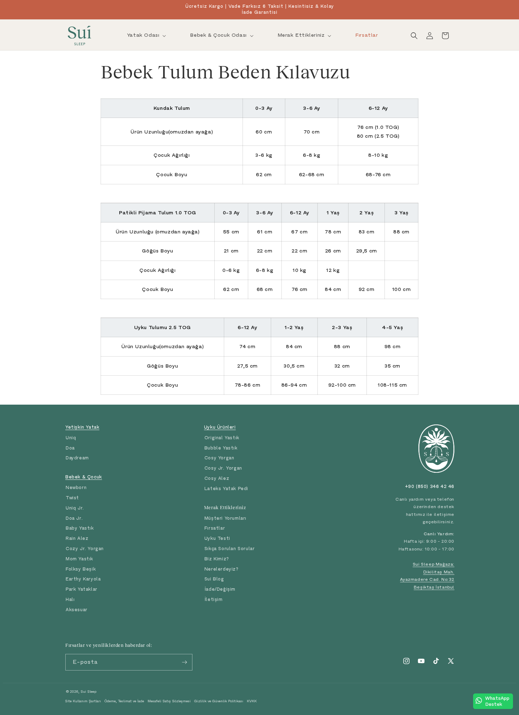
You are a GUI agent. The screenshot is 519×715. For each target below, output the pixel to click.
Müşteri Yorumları (225, 518)
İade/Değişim (219, 589)
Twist (72, 498)
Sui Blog (214, 579)
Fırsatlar (214, 528)
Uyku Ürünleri (220, 427)
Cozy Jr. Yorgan (85, 549)
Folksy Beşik (81, 569)
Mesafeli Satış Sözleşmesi (169, 701)
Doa (70, 448)
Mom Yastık (79, 559)
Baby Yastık (80, 528)
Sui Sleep (88, 691)
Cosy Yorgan (219, 458)
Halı (70, 599)
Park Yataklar (81, 589)
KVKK (252, 701)
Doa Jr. (74, 518)
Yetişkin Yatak (82, 427)
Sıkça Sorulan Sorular (229, 549)
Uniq (71, 438)
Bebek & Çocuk (83, 477)
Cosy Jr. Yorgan (223, 468)
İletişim (213, 599)
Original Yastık (221, 438)
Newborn (76, 487)
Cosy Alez (216, 478)
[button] (146, 35)
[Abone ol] (184, 662)
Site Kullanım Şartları (83, 701)
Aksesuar (77, 610)
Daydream (77, 458)
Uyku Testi (217, 538)
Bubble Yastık (221, 448)
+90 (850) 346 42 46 (429, 486)
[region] (259, 141)
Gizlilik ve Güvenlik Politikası (218, 701)
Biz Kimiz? (216, 559)
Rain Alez (77, 538)
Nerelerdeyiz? (221, 569)
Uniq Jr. (75, 508)
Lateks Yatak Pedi (226, 488)
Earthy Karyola (83, 579)
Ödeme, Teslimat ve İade (124, 701)
